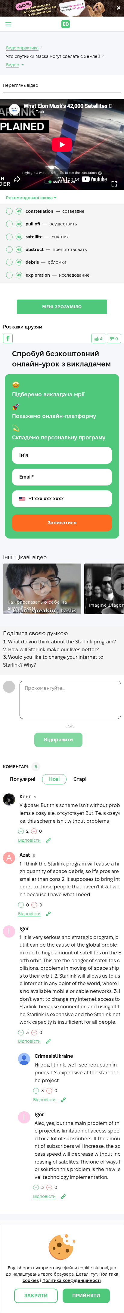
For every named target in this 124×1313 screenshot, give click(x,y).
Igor (24, 928)
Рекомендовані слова (29, 197)
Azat (25, 855)
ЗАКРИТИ (36, 1295)
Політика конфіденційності (71, 1280)
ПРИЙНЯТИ (86, 1295)
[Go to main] (65, 24)
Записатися (62, 522)
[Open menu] (8, 24)
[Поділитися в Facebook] (8, 338)
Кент (25, 796)
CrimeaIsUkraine (54, 1056)
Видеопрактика (22, 48)
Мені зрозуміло (62, 306)
